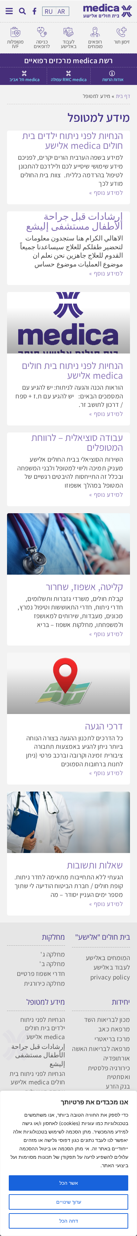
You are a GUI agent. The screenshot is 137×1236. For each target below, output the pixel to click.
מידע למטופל (45, 1002)
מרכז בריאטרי (112, 1039)
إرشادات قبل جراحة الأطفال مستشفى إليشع (74, 221)
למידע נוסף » (106, 193)
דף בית (123, 96)
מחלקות (53, 937)
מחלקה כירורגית (44, 983)
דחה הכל (68, 1221)
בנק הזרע (118, 1086)
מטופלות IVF (15, 43)
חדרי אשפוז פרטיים (41, 973)
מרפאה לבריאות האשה (101, 1048)
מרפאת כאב (114, 1029)
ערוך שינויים (68, 1202)
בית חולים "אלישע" (102, 937)
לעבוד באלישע (69, 43)
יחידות (121, 1002)
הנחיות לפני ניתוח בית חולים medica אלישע (72, 370)
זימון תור (122, 41)
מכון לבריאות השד (107, 1019)
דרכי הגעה (104, 725)
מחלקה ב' (52, 963)
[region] (68, 1163)
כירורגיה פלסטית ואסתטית (109, 1072)
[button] (22, 11)
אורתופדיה (116, 1058)
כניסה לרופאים (42, 43)
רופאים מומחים (95, 43)
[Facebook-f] (34, 11)
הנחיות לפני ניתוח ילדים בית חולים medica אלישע (72, 140)
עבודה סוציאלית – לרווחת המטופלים (77, 442)
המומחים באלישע (108, 957)
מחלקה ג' (52, 954)
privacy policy (110, 977)
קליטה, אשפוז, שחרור (84, 586)
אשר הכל (68, 1183)
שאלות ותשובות (95, 864)
